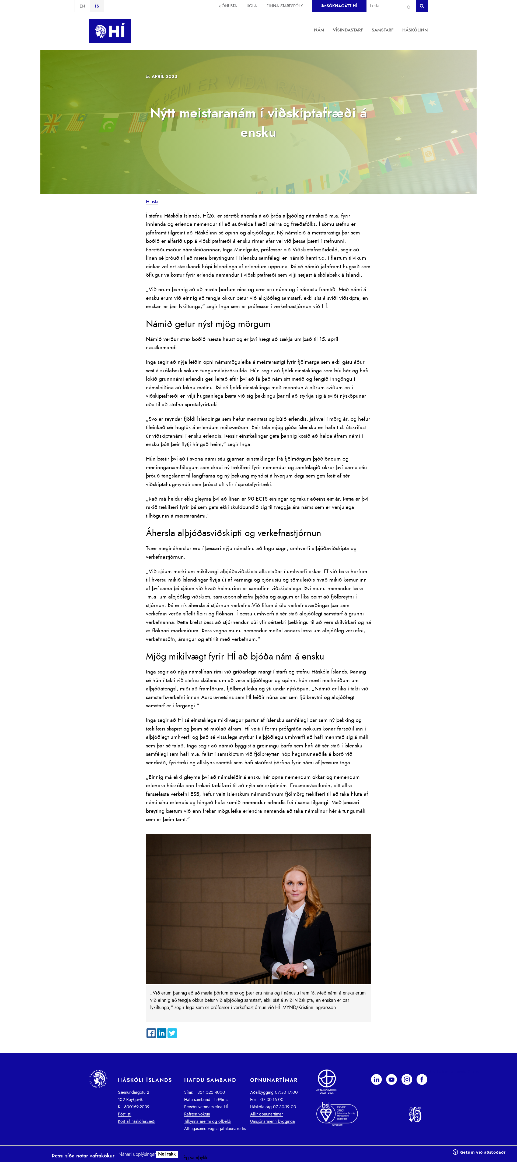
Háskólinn (415, 30)
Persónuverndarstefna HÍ (206, 1107)
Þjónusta (227, 6)
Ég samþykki (196, 1158)
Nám (319, 30)
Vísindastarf (348, 30)
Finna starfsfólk (285, 6)
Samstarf (383, 30)
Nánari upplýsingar (137, 1154)
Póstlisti (124, 1114)
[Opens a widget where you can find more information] (479, 1152)
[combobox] (389, 6)
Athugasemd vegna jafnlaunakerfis (215, 1129)
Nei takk (167, 1154)
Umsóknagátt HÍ (338, 6)
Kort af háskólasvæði (136, 1121)
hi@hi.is (221, 1099)
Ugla (252, 6)
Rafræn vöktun (197, 1114)
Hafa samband (197, 1099)
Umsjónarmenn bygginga (272, 1121)
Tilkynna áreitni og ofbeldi (207, 1121)
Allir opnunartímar (266, 1114)
